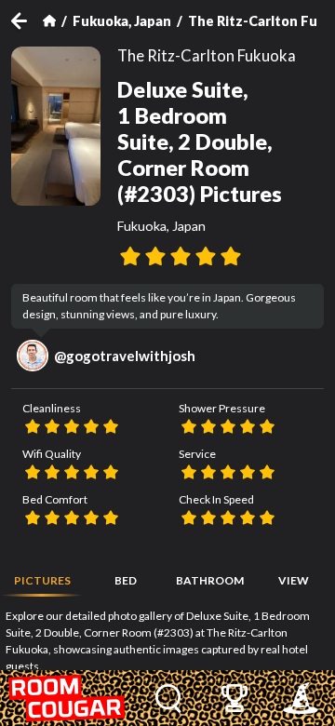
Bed (125, 580)
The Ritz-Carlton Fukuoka (206, 56)
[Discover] (169, 698)
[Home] (49, 20)
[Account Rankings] (235, 698)
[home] (68, 698)
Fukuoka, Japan (122, 21)
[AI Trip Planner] (301, 698)
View (293, 580)
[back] (27, 21)
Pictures (42, 580)
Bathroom (210, 580)
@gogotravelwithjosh (124, 355)
